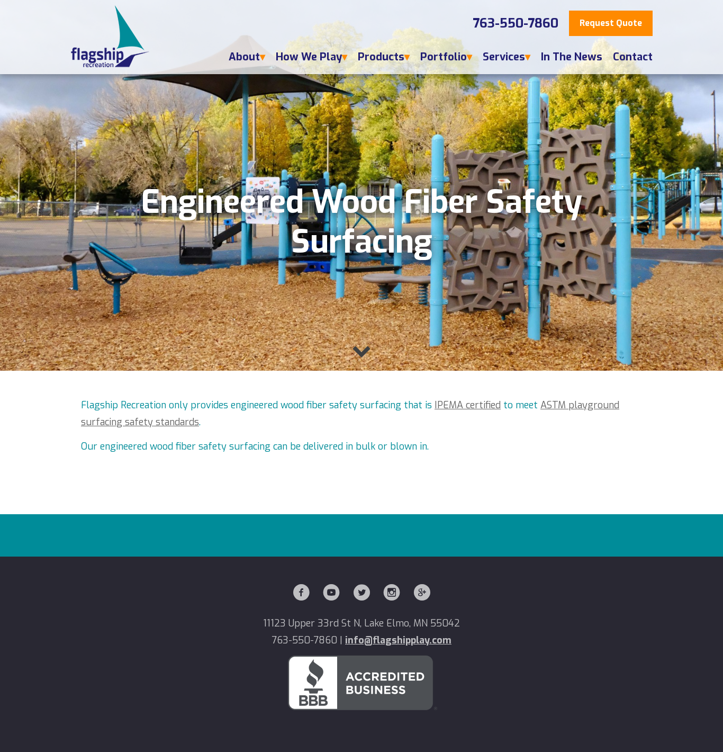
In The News (571, 57)
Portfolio (443, 57)
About (244, 57)
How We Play (309, 57)
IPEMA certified (468, 405)
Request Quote (611, 23)
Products (381, 57)
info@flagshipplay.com (398, 640)
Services (504, 57)
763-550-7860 (515, 23)
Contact (633, 57)
